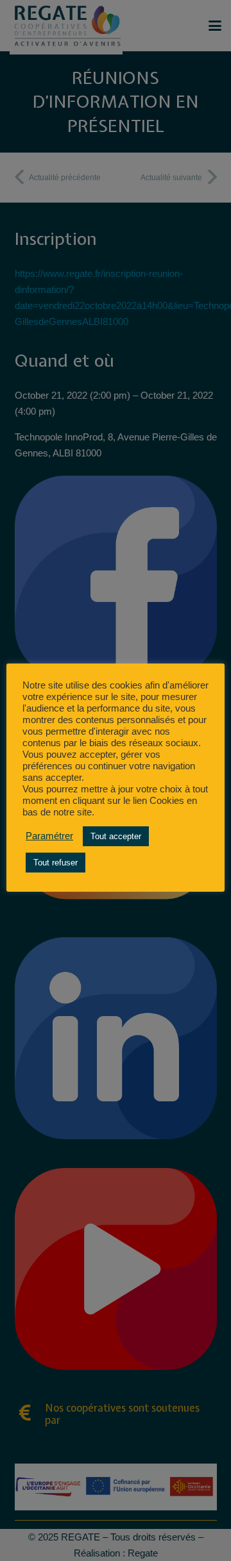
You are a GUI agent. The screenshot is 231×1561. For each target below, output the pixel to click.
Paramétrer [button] (49, 836)
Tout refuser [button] (55, 862)
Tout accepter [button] (115, 836)
